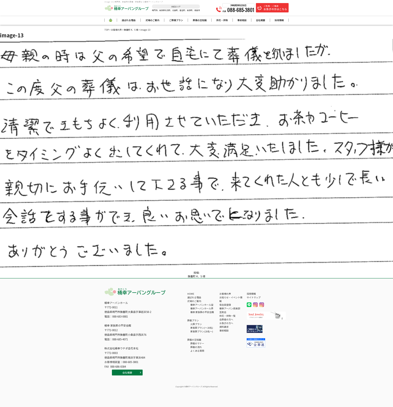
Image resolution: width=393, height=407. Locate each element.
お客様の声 (225, 293)
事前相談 (242, 20)
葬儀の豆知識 (200, 20)
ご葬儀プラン (176, 20)
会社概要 (260, 20)
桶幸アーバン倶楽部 (229, 308)
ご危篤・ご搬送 (275, 7)
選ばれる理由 (129, 20)
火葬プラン (196, 324)
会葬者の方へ (226, 319)
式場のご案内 (152, 20)
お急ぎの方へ (226, 323)
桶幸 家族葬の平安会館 (202, 312)
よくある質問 (197, 350)
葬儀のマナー (197, 343)
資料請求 (224, 326)
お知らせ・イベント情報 (230, 299)
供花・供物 (222, 20)
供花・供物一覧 (227, 315)
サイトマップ (254, 297)
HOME (190, 293)
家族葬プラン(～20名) (201, 327)
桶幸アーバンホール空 (201, 304)
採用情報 (279, 20)
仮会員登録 (225, 304)
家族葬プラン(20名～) (201, 331)
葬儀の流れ (196, 347)
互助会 (222, 312)
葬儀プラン (193, 320)
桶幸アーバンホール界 (201, 308)
